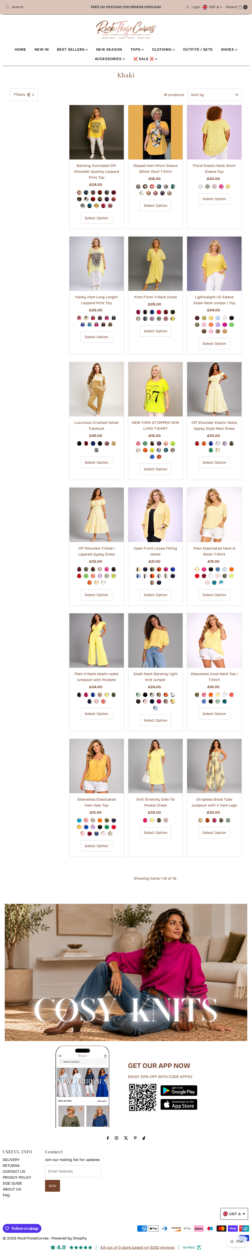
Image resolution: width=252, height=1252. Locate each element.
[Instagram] (116, 1138)
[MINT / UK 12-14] (138, 694)
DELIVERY (11, 1159)
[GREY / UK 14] (165, 186)
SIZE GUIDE (12, 1183)
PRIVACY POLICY (17, 1177)
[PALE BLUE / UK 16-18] (224, 569)
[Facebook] (108, 1138)
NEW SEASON (109, 49)
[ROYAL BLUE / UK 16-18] (152, 312)
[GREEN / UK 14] (172, 186)
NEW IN (42, 49)
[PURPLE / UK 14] (106, 199)
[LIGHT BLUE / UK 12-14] (217, 318)
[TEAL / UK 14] (159, 186)
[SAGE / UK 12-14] (106, 575)
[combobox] (42, 7)
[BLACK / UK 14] (79, 199)
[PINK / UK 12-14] (210, 331)
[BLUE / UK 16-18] (217, 569)
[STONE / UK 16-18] (138, 318)
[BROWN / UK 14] (93, 192)
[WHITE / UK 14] (86, 199)
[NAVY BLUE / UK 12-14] (89, 701)
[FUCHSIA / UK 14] (103, 205)
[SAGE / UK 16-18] (159, 318)
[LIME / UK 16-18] (231, 575)
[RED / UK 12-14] (197, 443)
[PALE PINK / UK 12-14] (204, 324)
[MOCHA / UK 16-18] (152, 582)
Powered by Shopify (69, 1238)
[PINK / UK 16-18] (214, 186)
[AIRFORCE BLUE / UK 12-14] (96, 833)
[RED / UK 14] (93, 199)
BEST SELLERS (71, 49)
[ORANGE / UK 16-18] (159, 569)
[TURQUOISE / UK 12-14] (79, 820)
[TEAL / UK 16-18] (159, 582)
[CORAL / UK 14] (113, 199)
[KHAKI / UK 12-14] (197, 324)
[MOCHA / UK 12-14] (217, 331)
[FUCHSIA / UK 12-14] (224, 324)
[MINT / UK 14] (82, 205)
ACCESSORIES (109, 59)
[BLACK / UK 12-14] (231, 318)
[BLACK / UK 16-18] (145, 312)
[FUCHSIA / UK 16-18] (221, 186)
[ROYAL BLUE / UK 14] (82, 324)
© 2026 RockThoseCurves (25, 1238)
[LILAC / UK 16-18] (152, 318)
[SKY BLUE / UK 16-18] (138, 575)
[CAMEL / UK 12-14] (224, 331)
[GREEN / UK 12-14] (231, 324)
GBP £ (214, 7)
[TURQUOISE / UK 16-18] (221, 582)
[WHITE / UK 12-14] (224, 318)
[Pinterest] (135, 1138)
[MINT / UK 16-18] (217, 701)
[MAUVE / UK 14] (110, 205)
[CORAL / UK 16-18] (152, 575)
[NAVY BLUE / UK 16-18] (145, 569)
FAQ (6, 1195)
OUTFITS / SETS (198, 49)
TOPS (136, 49)
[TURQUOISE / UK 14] (89, 205)
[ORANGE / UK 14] (99, 192)
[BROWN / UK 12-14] (204, 331)
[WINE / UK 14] (113, 192)
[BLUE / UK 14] (86, 192)
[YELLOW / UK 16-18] (228, 186)
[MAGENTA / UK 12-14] (86, 694)
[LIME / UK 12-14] (204, 318)
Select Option (96, 218)
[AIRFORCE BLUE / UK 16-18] (145, 318)
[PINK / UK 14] (79, 192)
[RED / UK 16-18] (197, 575)
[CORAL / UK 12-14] (93, 575)
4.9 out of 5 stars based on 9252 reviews (137, 1247)
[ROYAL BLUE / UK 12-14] (210, 443)
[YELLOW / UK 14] (96, 205)
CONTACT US (14, 1171)
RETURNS (11, 1165)
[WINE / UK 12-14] (197, 318)
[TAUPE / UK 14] (99, 199)
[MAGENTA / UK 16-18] (138, 312)
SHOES (228, 49)
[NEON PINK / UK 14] (138, 443)
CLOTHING (162, 49)
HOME (20, 49)
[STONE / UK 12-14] (99, 569)
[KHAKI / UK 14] (106, 192)
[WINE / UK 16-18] (165, 312)
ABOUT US (12, 1189)
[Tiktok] (143, 1138)
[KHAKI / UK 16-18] (207, 186)
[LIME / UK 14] (172, 443)
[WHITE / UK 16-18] (200, 186)
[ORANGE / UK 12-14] (210, 324)
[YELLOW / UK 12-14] (210, 318)
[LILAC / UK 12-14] (217, 324)
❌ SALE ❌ (144, 59)
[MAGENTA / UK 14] (96, 324)
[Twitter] (126, 1138)
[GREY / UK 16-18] (159, 575)
